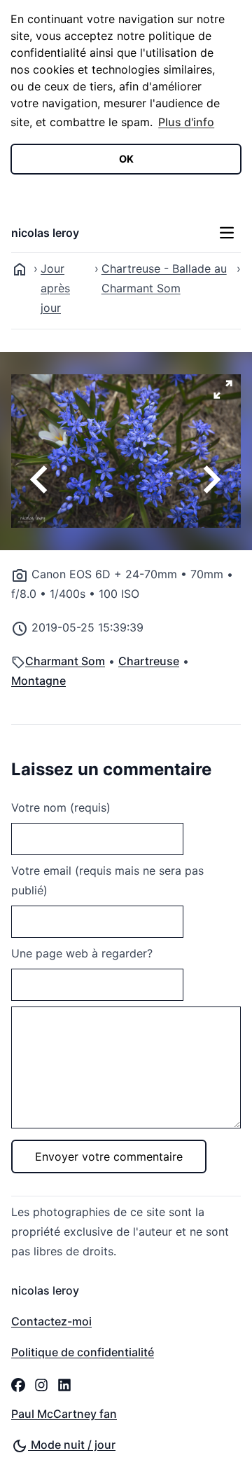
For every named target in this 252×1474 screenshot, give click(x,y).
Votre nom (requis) (61, 807)
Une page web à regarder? (82, 953)
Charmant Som (65, 661)
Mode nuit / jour (71, 1445)
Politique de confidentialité (82, 1352)
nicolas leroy (45, 233)
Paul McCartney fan (64, 1414)
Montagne (38, 681)
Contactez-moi (51, 1321)
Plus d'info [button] (186, 122)
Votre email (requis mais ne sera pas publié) (107, 880)
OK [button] (126, 159)
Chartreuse (148, 661)
